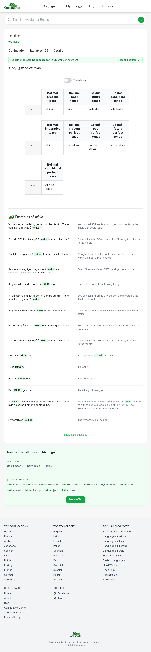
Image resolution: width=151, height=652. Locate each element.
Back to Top (75, 499)
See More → (110, 579)
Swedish (58, 565)
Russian (8, 536)
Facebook (63, 593)
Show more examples (75, 434)
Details (58, 50)
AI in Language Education (117, 531)
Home (7, 593)
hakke (127, 484)
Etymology (74, 6)
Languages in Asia (113, 550)
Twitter (62, 598)
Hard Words (110, 565)
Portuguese (11, 565)
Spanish (8, 550)
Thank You (109, 569)
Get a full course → (129, 59)
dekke (70, 484)
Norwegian (33, 465)
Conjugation (51, 6)
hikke (33, 490)
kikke (68, 490)
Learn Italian (110, 574)
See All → (9, 579)
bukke (40, 484)
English (8, 555)
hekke (14, 490)
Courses (106, 6)
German (9, 574)
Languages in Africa (114, 536)
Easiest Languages (114, 560)
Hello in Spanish (112, 555)
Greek (8, 531)
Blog (91, 6)
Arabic (8, 541)
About (7, 598)
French (8, 569)
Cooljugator (14, 465)
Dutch (7, 560)
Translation (80, 80)
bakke (13, 484)
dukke (90, 484)
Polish (57, 574)
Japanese (10, 546)
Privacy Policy (12, 617)
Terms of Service (14, 612)
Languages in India (114, 541)
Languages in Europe (115, 546)
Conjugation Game (15, 607)
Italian (56, 546)
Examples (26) (39, 50)
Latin (56, 536)
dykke (108, 484)
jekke (51, 490)
